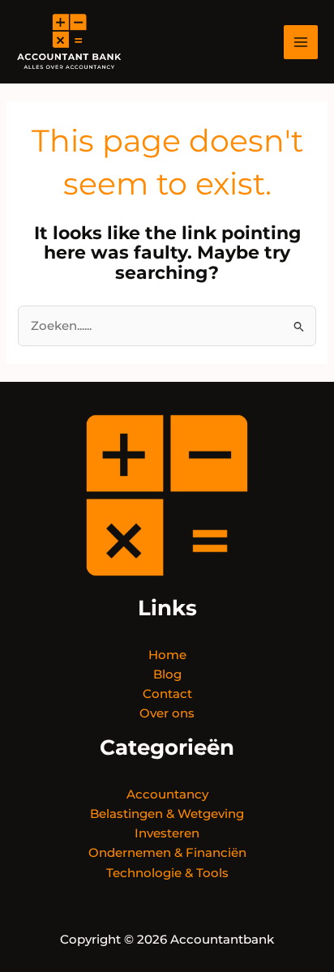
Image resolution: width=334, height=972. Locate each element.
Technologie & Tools (167, 873)
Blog (167, 674)
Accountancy (167, 794)
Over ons (167, 713)
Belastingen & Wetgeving (167, 814)
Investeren (167, 833)
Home (167, 655)
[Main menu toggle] (301, 42)
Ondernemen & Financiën (167, 853)
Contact (167, 694)
